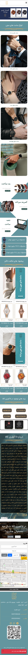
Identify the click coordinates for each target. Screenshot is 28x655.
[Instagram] (11, 623)
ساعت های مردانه (14, 33)
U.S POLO (21, 410)
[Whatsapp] (14, 623)
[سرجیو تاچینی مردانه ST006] (7, 378)
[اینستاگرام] (14, 632)
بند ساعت (5, 183)
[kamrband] (7, 207)
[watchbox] (21, 225)
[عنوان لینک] (21, 188)
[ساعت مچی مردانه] (14, 348)
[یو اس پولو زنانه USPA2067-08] (7, 312)
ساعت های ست (14, 105)
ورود (10, 555)
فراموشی (24, 558)
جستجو (10, 537)
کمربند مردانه (21, 202)
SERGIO (7, 410)
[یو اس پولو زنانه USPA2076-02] (21, 312)
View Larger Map (14, 589)
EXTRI (7, 416)
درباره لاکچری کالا (14, 437)
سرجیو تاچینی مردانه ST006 (6, 366)
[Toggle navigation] (26, 3)
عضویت (4, 555)
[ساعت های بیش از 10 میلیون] (14, 253)
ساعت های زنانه (14, 69)
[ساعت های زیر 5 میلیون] (14, 240)
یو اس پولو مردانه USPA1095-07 (21, 366)
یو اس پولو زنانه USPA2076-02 (21, 301)
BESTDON (21, 416)
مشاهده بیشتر (14, 51)
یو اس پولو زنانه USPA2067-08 (7, 301)
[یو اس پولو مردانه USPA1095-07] (21, 378)
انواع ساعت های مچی (14, 25)
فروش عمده (3, 518)
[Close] (3, 651)
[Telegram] (17, 623)
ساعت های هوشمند (14, 141)
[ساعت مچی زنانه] (14, 283)
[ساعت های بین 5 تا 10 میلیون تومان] (14, 246)
